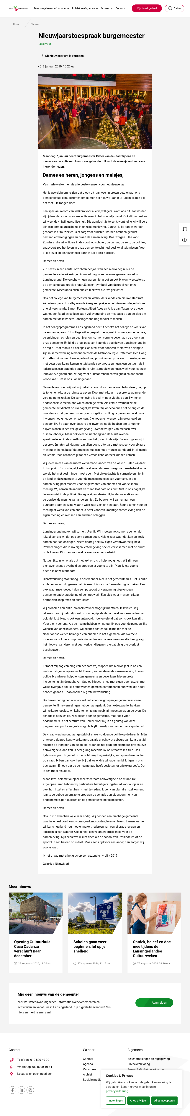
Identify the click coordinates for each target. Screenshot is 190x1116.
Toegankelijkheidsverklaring (145, 1069)
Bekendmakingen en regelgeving (148, 1059)
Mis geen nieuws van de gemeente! (48, 994)
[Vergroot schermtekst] (184, 228)
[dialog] (142, 1089)
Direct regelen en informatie (49, 8)
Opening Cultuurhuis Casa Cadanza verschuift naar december (32, 949)
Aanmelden (159, 1002)
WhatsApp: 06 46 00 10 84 (34, 1067)
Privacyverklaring (138, 1064)
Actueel (105, 8)
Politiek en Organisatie (85, 8)
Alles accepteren (164, 1100)
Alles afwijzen (138, 1100)
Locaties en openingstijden (34, 1073)
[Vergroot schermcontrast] (184, 239)
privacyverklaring (117, 1091)
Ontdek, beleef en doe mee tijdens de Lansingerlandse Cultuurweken (152, 949)
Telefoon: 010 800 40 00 (33, 1060)
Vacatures (89, 1069)
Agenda (88, 1064)
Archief (87, 1074)
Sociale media (92, 1079)
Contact (120, 8)
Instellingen (116, 1100)
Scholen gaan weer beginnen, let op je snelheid (90, 946)
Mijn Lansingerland (147, 8)
